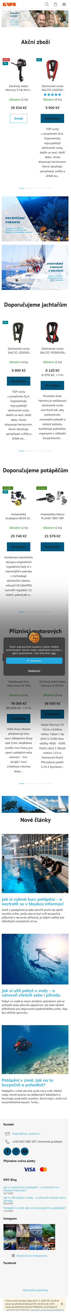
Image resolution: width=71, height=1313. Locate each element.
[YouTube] (25, 1148)
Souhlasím (35, 660)
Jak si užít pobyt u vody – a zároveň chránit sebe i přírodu (30, 1196)
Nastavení (34, 670)
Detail (18, 118)
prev (3, 87)
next (65, 87)
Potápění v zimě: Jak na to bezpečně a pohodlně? (27, 1206)
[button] (12, 19)
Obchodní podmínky (34, 1289)
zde (54, 653)
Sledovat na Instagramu (31, 1255)
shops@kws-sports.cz (26, 1129)
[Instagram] (16, 1148)
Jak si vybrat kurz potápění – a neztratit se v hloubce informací (31, 1185)
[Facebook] (7, 1148)
